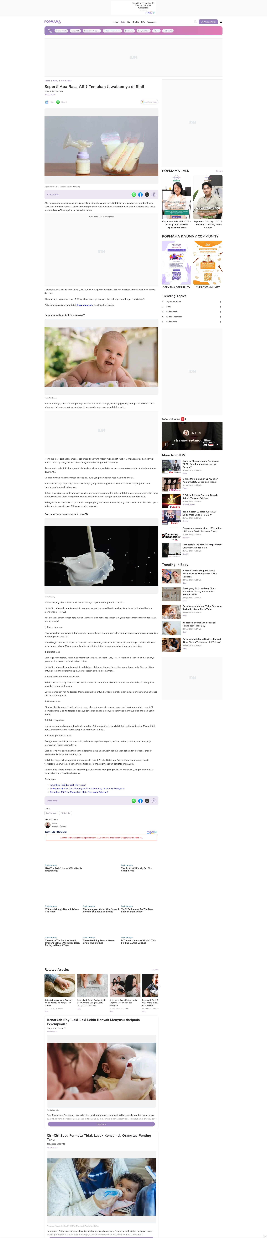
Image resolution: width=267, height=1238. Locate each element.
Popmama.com (85, 305)
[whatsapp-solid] (134, 194)
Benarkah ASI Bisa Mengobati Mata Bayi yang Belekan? (79, 792)
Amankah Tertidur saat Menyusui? (68, 784)
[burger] (220, 21)
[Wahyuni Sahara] (47, 825)
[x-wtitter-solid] (147, 194)
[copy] (154, 194)
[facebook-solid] (140, 194)
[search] (195, 21)
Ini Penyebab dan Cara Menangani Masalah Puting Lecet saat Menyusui (87, 788)
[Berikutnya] (159, 961)
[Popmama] (52, 22)
